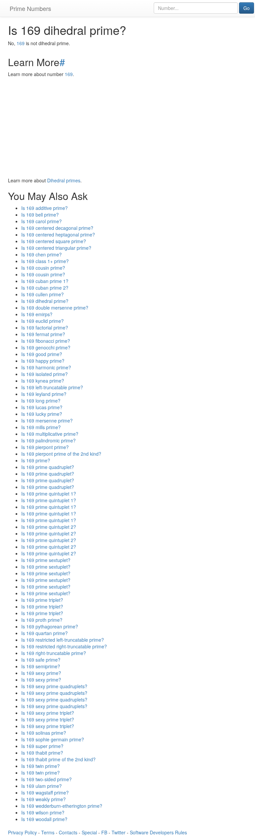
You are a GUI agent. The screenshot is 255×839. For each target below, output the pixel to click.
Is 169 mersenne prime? (47, 420)
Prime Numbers (30, 8)
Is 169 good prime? (41, 354)
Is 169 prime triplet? (42, 600)
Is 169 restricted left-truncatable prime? (62, 639)
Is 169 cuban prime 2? (44, 287)
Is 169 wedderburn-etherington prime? (61, 805)
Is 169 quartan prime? (44, 633)
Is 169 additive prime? (44, 208)
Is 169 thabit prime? (42, 752)
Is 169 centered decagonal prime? (57, 228)
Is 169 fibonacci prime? (45, 340)
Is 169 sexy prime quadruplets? (54, 686)
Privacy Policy (22, 832)
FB (104, 832)
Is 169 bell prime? (40, 214)
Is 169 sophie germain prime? (52, 739)
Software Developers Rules (158, 832)
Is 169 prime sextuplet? (45, 560)
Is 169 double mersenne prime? (54, 307)
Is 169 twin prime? (40, 766)
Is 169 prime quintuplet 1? (48, 493)
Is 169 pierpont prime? (45, 447)
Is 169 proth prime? (41, 619)
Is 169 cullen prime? (42, 294)
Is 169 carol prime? (41, 221)
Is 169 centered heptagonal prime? (58, 234)
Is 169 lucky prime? (41, 414)
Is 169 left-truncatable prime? (52, 387)
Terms (47, 832)
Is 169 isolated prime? (44, 374)
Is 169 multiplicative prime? (49, 433)
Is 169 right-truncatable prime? (53, 653)
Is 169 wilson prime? (42, 812)
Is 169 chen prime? (41, 254)
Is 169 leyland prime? (43, 394)
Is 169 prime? (35, 460)
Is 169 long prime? (40, 400)
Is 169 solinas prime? (43, 732)
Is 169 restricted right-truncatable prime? (64, 646)
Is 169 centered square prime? (53, 241)
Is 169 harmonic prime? (46, 367)
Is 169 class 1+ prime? (45, 261)
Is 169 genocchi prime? (45, 347)
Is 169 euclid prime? (42, 321)
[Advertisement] (127, 127)
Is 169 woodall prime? (44, 819)
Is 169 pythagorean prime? (49, 626)
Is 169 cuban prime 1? (44, 281)
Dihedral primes (63, 180)
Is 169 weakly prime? (43, 799)
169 (21, 43)
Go (246, 8)
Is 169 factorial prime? (44, 327)
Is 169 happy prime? (42, 360)
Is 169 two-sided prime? (46, 779)
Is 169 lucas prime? (41, 407)
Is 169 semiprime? (40, 666)
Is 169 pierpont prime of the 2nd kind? (61, 453)
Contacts (68, 832)
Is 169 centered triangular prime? (56, 247)
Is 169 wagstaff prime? (45, 792)
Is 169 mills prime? (41, 427)
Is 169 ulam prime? (41, 786)
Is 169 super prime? (42, 746)
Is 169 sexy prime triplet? (47, 712)
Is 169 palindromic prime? (48, 440)
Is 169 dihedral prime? (44, 301)
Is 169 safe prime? (40, 659)
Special (89, 832)
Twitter (119, 832)
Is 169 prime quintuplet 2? (48, 526)
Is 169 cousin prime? (43, 267)
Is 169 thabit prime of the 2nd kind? (58, 759)
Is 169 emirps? (36, 314)
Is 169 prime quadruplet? (47, 467)
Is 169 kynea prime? (42, 380)
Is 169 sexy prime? (41, 673)
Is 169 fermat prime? (43, 334)
